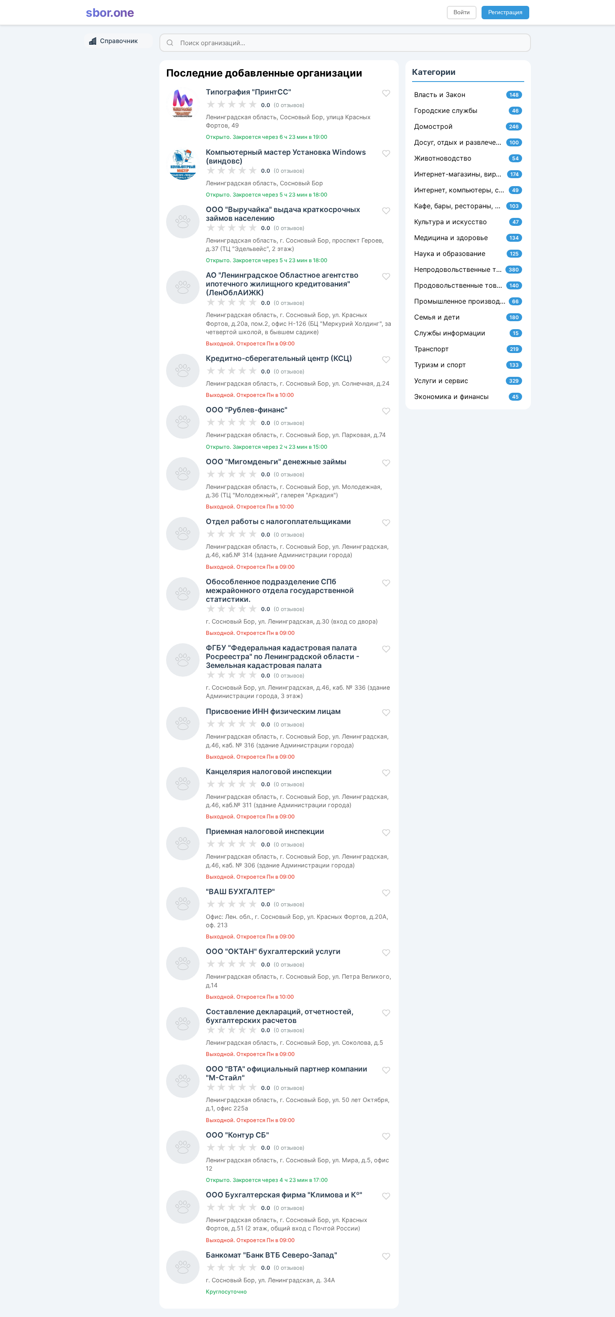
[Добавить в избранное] (386, 93)
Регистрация (505, 12)
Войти (462, 12)
